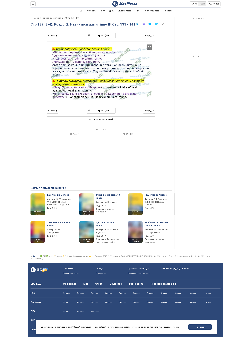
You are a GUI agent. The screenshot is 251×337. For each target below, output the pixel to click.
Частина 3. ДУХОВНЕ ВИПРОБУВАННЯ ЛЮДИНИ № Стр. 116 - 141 (138, 256)
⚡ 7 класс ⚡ (58, 256)
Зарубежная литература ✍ (80, 256)
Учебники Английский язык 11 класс (156, 224)
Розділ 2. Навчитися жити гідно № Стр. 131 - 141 (56, 18)
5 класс (122, 293)
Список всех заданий (103, 119)
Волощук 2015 (101, 256)
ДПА (111, 11)
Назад (54, 35)
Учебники (91, 11)
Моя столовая (152, 11)
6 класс (136, 293)
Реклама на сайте (70, 273)
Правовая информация (138, 269)
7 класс (150, 293)
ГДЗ (80, 11)
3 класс (94, 293)
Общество (116, 283)
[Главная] (34, 256)
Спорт (98, 283)
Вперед (148, 35)
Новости (168, 11)
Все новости (136, 283)
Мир (85, 283)
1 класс (66, 293)
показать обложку (38, 213)
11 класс (207, 293)
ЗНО (103, 11)
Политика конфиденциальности (175, 269)
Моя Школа (69, 283)
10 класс (192, 293)
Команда (99, 269)
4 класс (108, 293)
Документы (101, 273)
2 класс (80, 293)
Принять (200, 327)
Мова (194, 4)
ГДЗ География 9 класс (105, 224)
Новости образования (163, 283)
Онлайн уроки (124, 11)
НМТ (138, 11)
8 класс (164, 293)
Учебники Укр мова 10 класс (108, 196)
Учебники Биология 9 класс (58, 224)
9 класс (178, 293)
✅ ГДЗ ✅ (44, 256)
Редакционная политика (138, 273)
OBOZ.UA (36, 283)
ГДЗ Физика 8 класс (58, 195)
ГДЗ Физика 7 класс (156, 195)
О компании (68, 269)
